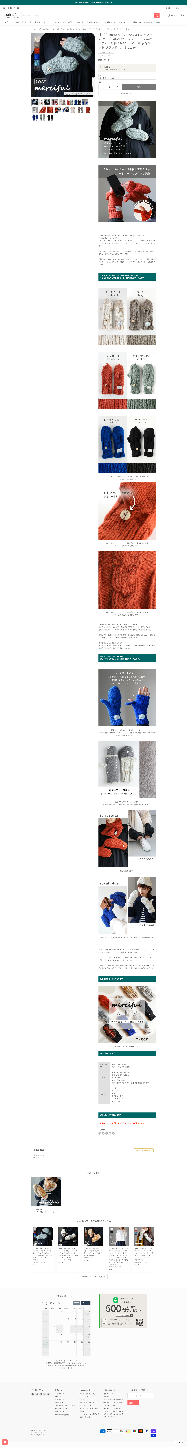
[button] (35, 102)
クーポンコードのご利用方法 (89, 1414)
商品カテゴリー (41, 22)
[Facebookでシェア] (103, 1133)
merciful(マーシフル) (106, 52)
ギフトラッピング (85, 1406)
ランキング (59, 1403)
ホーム (33, 29)
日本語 (168, 8)
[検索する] (157, 15)
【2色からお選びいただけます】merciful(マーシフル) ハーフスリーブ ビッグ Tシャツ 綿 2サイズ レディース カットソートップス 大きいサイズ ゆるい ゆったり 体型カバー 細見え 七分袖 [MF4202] (118, 1256)
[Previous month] (83, 1303)
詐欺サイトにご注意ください (113, 1408)
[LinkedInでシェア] (110, 1133)
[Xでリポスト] (106, 1133)
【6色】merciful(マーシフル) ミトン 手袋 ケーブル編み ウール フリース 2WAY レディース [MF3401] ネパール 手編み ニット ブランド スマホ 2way (42, 1254)
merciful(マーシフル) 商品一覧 (94, 1277)
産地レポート (59, 1412)
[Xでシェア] (99, 1133)
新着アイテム (59, 1400)
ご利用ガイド (110, 22)
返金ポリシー (43, 1430)
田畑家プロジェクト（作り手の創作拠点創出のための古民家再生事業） (113, 1414)
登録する (133, 1402)
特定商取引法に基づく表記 (112, 1403)
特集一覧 (80, 22)
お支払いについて (85, 1397)
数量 (99, 82)
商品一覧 (58, 1397)
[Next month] (88, 1303)
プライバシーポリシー (111, 1406)
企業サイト (107, 1394)
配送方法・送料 (84, 1400)
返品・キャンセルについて (88, 1403)
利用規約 (34, 1430)
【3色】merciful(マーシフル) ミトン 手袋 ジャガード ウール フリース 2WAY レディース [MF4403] (93, 1251)
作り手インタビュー (94, 22)
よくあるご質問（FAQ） (87, 1394)
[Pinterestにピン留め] (113, 1133)
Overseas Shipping (152, 22)
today (76, 1302)
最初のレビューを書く (144, 1150)
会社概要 (106, 1397)
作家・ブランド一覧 (24, 22)
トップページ (8, 22)
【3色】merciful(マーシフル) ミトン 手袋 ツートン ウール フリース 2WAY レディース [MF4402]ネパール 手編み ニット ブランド (68, 1253)
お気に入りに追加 (127, 93)
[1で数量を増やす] (117, 87)
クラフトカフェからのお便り (62, 22)
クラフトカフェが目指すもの (130, 22)
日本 (179, 8)
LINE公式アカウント (86, 1417)
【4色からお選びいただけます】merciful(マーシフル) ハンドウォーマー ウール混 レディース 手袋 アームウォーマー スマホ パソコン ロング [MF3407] (144, 1254)
